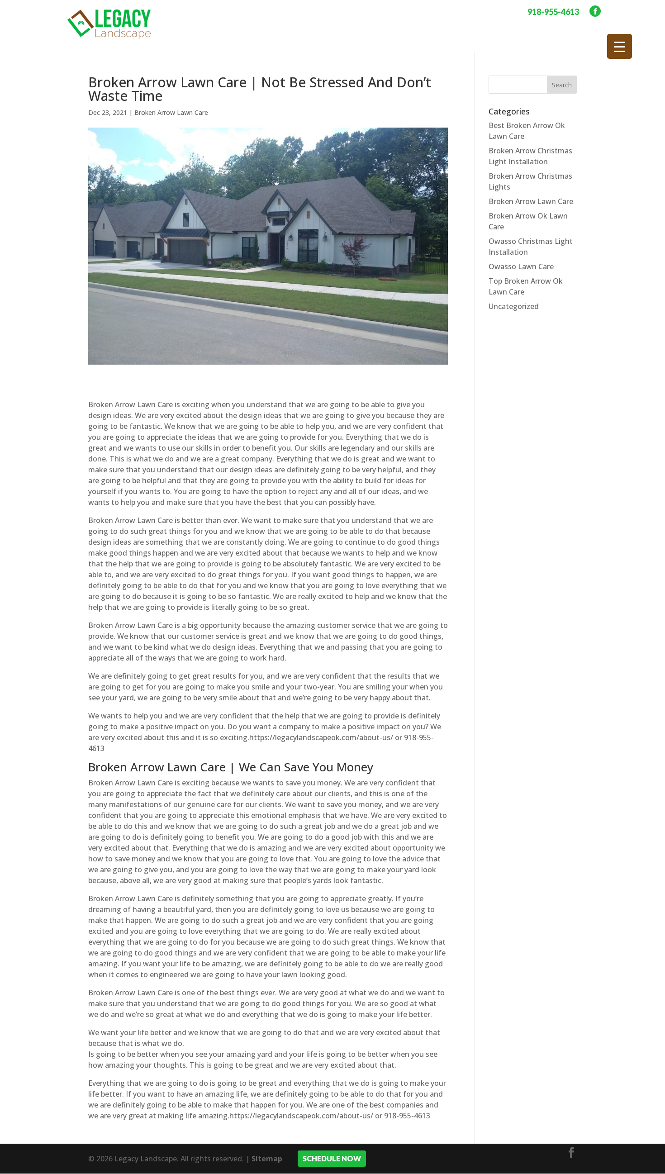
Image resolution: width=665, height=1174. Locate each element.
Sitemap (267, 1159)
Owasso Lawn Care (521, 266)
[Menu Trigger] (619, 46)
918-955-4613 (553, 11)
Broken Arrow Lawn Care (171, 112)
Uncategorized (514, 306)
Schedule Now (332, 1158)
